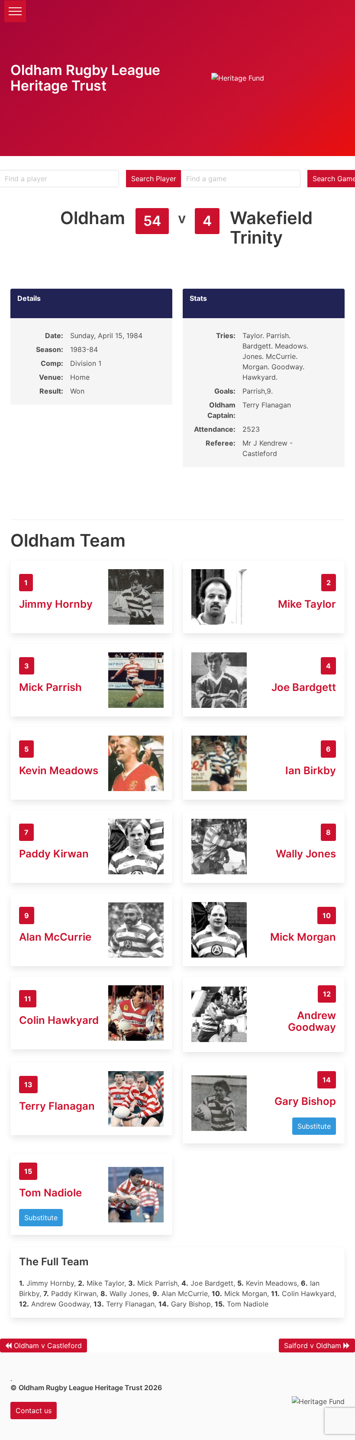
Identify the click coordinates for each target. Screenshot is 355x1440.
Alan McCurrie (55, 937)
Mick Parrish (50, 687)
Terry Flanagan (57, 1106)
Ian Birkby (310, 770)
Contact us (34, 1410)
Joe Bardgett (303, 687)
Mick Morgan (303, 937)
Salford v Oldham (312, 1345)
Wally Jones (306, 853)
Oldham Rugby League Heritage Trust (85, 78)
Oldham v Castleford (48, 1345)
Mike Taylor (307, 604)
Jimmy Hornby (56, 604)
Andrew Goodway (312, 1021)
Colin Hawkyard (59, 1020)
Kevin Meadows (58, 770)
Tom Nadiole (50, 1192)
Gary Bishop (305, 1101)
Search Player (153, 178)
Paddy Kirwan (54, 853)
